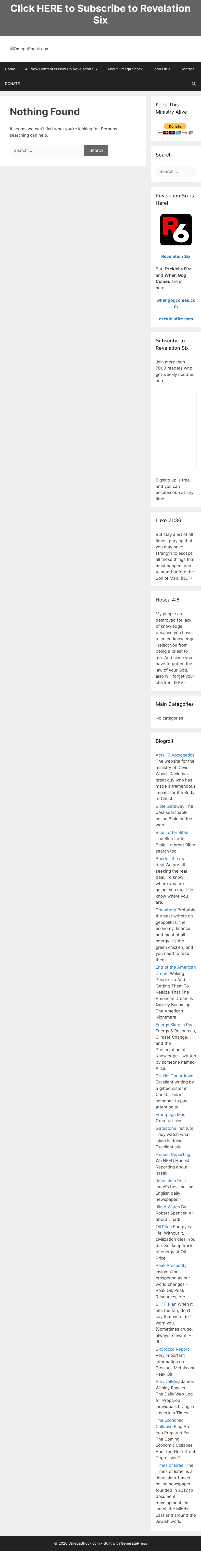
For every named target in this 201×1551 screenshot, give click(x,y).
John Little (161, 69)
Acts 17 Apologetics (175, 755)
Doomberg (166, 909)
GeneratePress (134, 1543)
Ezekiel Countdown (174, 1075)
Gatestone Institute (174, 1128)
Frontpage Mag (171, 1114)
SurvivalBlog (168, 1381)
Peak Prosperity (171, 1265)
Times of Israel (170, 1465)
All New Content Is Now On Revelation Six (61, 69)
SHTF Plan (166, 1304)
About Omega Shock (125, 69)
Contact (187, 69)
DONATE (12, 83)
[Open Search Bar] (194, 83)
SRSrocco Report (172, 1349)
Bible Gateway (170, 806)
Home (10, 69)
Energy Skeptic (170, 1024)
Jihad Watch (168, 1206)
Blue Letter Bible (172, 832)
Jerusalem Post (171, 1180)
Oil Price (164, 1226)
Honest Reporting (173, 1154)
